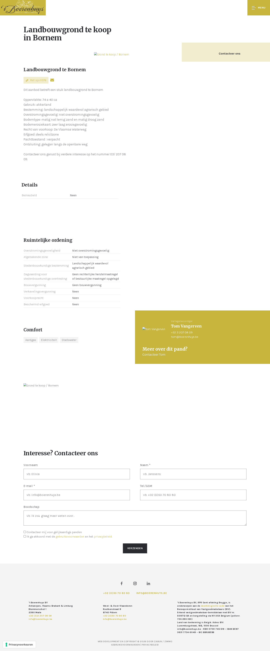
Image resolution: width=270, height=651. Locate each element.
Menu (262, 7)
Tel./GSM (146, 486)
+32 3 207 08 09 (181, 332)
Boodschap (31, 507)
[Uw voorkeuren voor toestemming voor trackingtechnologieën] (19, 644)
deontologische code (212, 606)
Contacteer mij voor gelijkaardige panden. (54, 532)
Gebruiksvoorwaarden (126, 644)
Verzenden (135, 548)
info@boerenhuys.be (151, 593)
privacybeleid (103, 536)
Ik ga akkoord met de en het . (69, 536)
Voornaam (31, 465)
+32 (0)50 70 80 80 (116, 593)
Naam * (145, 465)
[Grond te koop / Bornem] (111, 54)
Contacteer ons (229, 53)
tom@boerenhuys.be (184, 337)
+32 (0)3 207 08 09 (40, 615)
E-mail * (29, 486)
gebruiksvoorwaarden (70, 536)
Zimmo (168, 641)
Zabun (158, 641)
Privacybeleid (150, 644)
